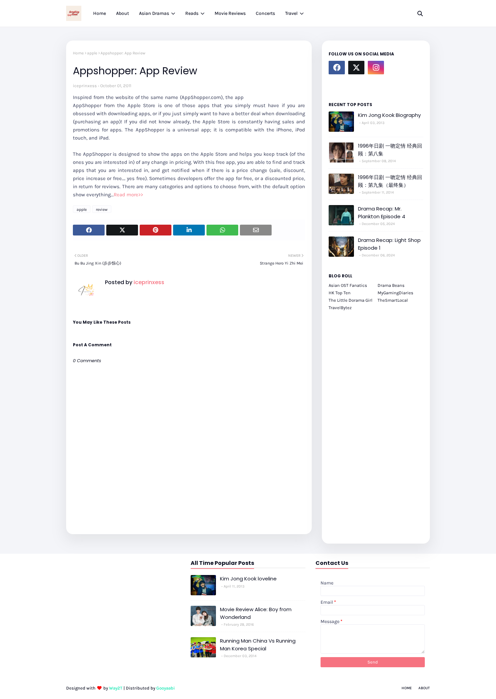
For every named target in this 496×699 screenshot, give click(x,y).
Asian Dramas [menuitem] (154, 13)
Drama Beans (391, 285)
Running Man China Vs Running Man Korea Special (258, 644)
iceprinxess (85, 85)
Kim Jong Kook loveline (248, 578)
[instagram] (376, 67)
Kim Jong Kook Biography (389, 115)
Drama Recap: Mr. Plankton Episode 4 (381, 212)
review (102, 209)
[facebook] (337, 67)
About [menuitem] (122, 13)
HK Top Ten (340, 292)
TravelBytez (340, 307)
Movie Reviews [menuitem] (230, 13)
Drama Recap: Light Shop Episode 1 (389, 243)
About (424, 688)
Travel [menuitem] (291, 13)
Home (78, 53)
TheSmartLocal (393, 300)
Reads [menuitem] (191, 13)
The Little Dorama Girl (351, 300)
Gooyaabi (165, 688)
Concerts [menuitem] (265, 13)
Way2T (115, 688)
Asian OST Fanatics (348, 285)
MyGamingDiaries (395, 292)
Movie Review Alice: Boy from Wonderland (256, 613)
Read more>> (128, 195)
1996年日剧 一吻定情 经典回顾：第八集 (390, 149)
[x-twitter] (356, 67)
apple (92, 53)
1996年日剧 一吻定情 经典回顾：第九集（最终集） (390, 181)
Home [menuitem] (99, 13)
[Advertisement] (376, 423)
